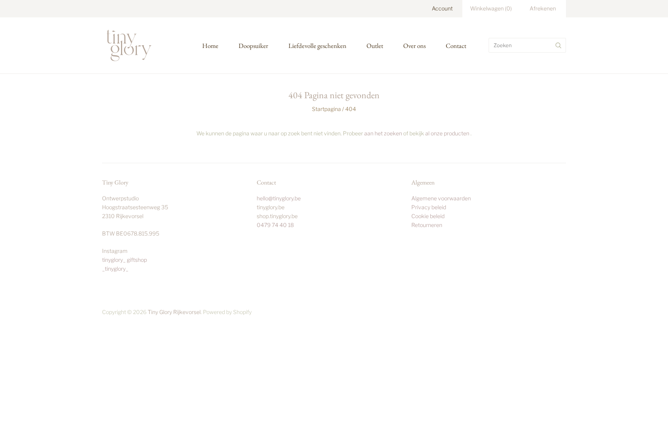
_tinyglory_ (115, 268)
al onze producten (447, 133)
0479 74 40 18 (275, 225)
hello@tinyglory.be (279, 198)
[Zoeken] (558, 45)
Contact (456, 45)
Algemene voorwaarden (441, 198)
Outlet (374, 45)
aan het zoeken (383, 133)
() (491, 8)
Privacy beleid (428, 207)
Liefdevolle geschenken (317, 45)
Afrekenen (543, 8)
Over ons (414, 45)
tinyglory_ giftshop (124, 259)
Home (210, 45)
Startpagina (326, 109)
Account (442, 8)
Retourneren (426, 225)
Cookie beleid (428, 216)
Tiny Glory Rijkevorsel (174, 312)
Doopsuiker (253, 45)
